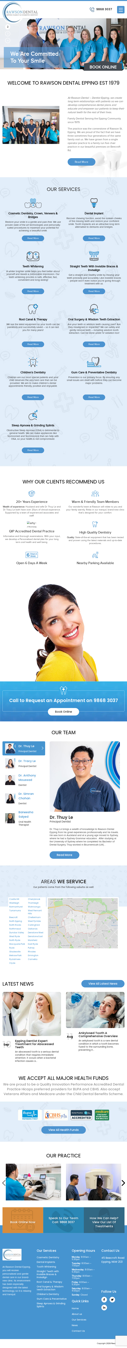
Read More (81, 162)
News (75, 1325)
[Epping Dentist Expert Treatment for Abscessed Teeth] (31, 1014)
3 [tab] (7, 33)
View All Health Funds (63, 1130)
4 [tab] (8, 40)
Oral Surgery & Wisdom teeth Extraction (50, 1288)
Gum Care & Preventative (52, 1298)
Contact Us (78, 1331)
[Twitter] (112, 1299)
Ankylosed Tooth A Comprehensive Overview (98, 1034)
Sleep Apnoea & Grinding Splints (51, 1305)
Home (75, 1308)
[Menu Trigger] (121, 9)
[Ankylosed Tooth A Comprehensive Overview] (95, 1010)
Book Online (63, 712)
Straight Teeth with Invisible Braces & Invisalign (48, 1274)
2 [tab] (7, 26)
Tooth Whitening (46, 1266)
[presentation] (4, 1183)
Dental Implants (46, 1262)
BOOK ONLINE (103, 67)
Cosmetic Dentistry (48, 1257)
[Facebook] (104, 1299)
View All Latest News (102, 984)
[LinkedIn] (104, 1307)
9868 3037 (104, 9)
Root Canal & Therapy (49, 1282)
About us (77, 1314)
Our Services (79, 1319)
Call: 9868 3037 (63, 1222)
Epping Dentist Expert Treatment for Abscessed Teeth (34, 1044)
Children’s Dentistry (48, 1294)
